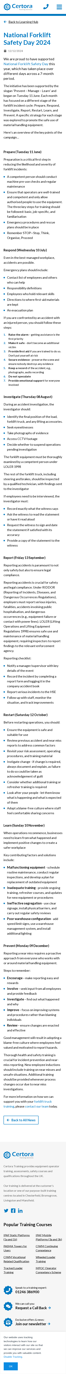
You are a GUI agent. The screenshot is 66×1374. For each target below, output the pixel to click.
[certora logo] (18, 6)
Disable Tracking (13, 1356)
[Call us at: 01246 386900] (46, 7)
